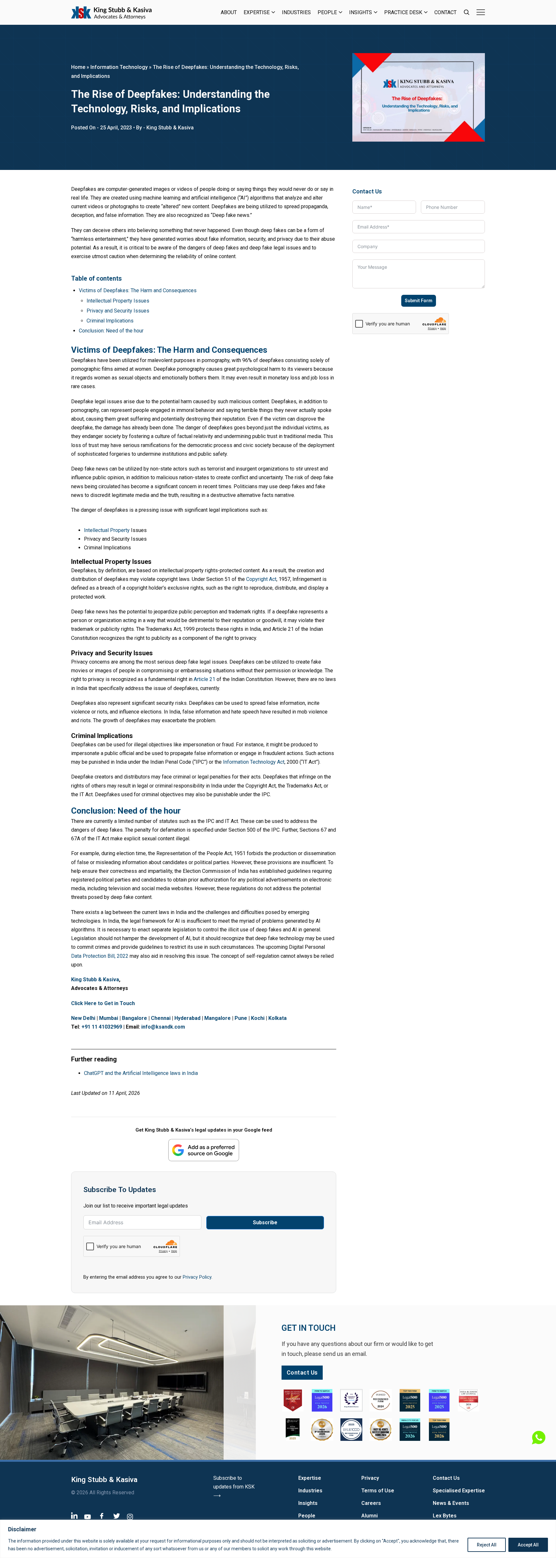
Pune (241, 1018)
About (229, 12)
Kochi (257, 1018)
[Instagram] (130, 1517)
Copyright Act (261, 579)
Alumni (369, 1516)
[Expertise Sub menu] (273, 12)
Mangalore (217, 1018)
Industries (296, 12)
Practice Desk (403, 12)
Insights (360, 12)
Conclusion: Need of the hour (111, 331)
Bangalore (134, 1018)
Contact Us (446, 1478)
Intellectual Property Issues (118, 301)
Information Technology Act (253, 762)
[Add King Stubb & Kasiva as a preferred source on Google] (203, 1150)
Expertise (257, 12)
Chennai (161, 1018)
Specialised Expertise (459, 1491)
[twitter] (116, 1516)
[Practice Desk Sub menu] (426, 12)
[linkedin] (74, 1515)
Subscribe (265, 1222)
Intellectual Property (107, 530)
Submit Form (418, 300)
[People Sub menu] (340, 12)
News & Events (451, 1503)
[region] (278, 1539)
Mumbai (108, 1018)
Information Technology (119, 67)
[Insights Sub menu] (375, 12)
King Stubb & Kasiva (95, 979)
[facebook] (101, 1516)
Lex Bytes (445, 1516)
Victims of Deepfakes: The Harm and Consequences (138, 290)
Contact (445, 12)
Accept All (528, 1544)
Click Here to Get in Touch (103, 1003)
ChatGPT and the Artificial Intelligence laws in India (141, 1073)
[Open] (481, 12)
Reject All (486, 1544)
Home (78, 67)
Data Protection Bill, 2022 (99, 956)
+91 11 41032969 (101, 1027)
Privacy (370, 1478)
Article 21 (204, 679)
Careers (371, 1503)
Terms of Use (377, 1491)
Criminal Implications (110, 321)
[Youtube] (87, 1517)
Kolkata (277, 1018)
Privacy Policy (197, 1277)
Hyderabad (187, 1018)
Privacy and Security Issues (118, 311)
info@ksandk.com (163, 1027)
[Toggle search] (466, 12)
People (327, 12)
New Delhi (83, 1018)
